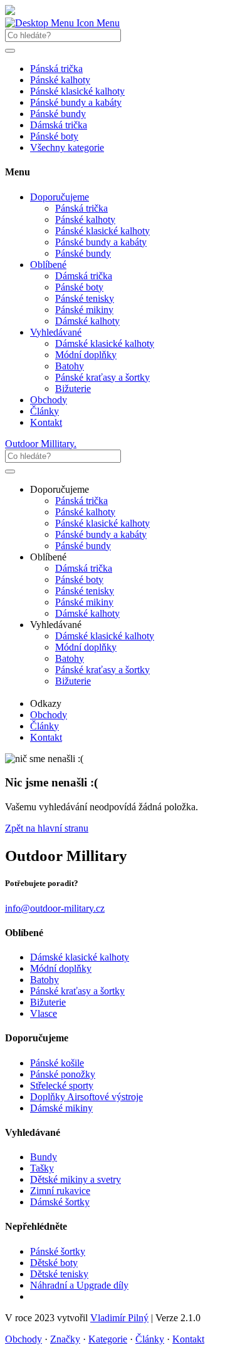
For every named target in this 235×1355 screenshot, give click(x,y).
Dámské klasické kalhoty (104, 343)
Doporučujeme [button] (59, 197)
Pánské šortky (57, 1251)
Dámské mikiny (61, 1108)
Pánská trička (56, 68)
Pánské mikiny (84, 309)
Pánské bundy (58, 113)
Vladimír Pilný (119, 1317)
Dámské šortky (60, 1202)
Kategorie (107, 1339)
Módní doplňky (86, 354)
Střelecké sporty (61, 1085)
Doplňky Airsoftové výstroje (86, 1096)
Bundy (43, 1156)
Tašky (42, 1168)
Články (44, 411)
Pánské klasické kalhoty (77, 91)
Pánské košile (57, 1063)
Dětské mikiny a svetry (75, 1179)
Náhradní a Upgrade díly (79, 1285)
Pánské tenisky (84, 298)
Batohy (69, 366)
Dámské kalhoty (87, 321)
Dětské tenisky (59, 1274)
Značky (65, 1339)
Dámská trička (58, 125)
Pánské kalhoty (60, 80)
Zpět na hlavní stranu (46, 828)
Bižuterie (73, 388)
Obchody (48, 399)
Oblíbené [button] (48, 264)
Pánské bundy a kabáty (76, 102)
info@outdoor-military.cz (55, 908)
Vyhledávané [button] (55, 332)
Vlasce (43, 1013)
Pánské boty (54, 136)
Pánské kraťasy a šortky (102, 377)
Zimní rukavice (60, 1190)
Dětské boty (54, 1262)
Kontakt (46, 422)
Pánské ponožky (62, 1074)
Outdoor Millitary (40, 443)
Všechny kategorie (67, 147)
